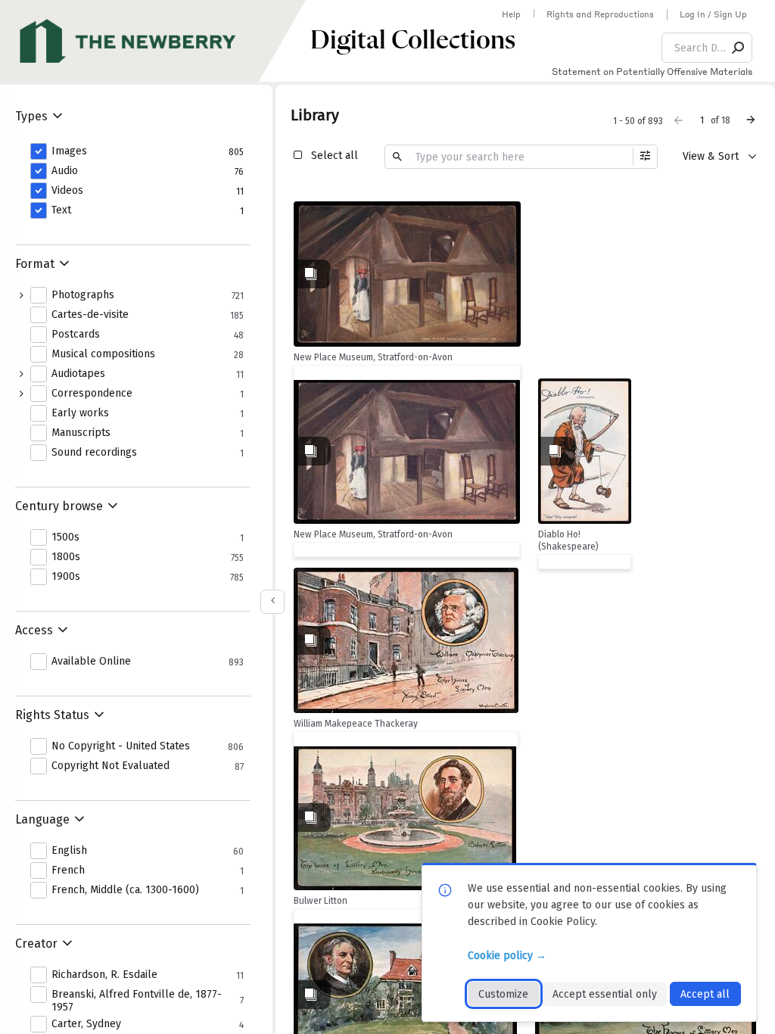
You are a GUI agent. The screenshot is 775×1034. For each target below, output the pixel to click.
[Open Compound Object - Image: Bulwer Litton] (405, 817)
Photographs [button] (82, 295)
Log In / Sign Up (713, 14)
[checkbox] (505, 215)
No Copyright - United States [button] (120, 746)
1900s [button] (65, 577)
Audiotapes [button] (78, 374)
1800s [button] (65, 557)
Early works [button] (80, 413)
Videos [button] (67, 191)
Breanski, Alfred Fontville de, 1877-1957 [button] (136, 1001)
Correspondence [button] (91, 394)
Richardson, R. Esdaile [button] (104, 975)
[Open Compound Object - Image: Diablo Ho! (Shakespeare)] (584, 451)
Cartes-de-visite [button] (90, 315)
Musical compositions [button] (103, 354)
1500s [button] (65, 537)
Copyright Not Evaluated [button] (110, 766)
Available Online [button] (91, 662)
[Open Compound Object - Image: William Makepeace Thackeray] (406, 640)
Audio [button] (64, 171)
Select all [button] (334, 155)
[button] (738, 47)
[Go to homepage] (155, 41)
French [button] (68, 870)
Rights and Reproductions (600, 14)
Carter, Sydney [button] (86, 1024)
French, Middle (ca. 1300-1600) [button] (125, 890)
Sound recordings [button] (94, 453)
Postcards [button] (75, 335)
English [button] (69, 851)
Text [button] (61, 210)
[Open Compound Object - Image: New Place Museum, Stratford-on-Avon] (407, 274)
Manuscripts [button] (80, 433)
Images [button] (69, 151)
